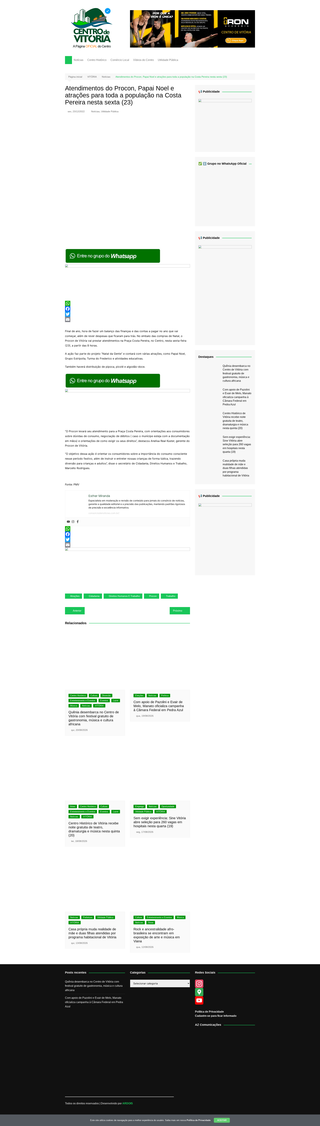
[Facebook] (127, 308)
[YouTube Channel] (225, 1000)
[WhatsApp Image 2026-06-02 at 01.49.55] (225, 292)
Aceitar (221, 1120)
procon (153, 596)
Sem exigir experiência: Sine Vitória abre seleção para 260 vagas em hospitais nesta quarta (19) (160, 822)
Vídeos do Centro (143, 60)
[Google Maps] (225, 992)
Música (73, 705)
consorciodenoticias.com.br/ (103, 513)
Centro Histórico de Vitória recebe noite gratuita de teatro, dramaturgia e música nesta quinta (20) (235, 421)
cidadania (94, 596)
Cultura (93, 695)
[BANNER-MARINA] (225, 536)
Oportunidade (168, 806)
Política (164, 695)
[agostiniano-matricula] (127, 282)
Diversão (106, 695)
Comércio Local (119, 60)
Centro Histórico (96, 60)
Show (150, 922)
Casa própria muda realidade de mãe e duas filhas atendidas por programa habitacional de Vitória (92, 933)
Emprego (139, 806)
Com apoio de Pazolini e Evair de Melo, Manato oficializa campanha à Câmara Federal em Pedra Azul (159, 706)
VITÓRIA (99, 705)
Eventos (104, 700)
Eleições (139, 695)
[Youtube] (68, 521)
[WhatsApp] (127, 303)
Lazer (115, 700)
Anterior (77, 610)
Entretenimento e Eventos (82, 700)
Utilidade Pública (168, 60)
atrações (75, 596)
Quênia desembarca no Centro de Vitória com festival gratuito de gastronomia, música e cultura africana (236, 373)
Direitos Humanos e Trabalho (124, 596)
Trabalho (170, 596)
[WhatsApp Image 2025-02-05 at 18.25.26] (225, 122)
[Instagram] (73, 521)
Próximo (177, 610)
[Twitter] (127, 314)
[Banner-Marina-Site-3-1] (127, 567)
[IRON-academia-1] (192, 28)
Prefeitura (87, 917)
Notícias (78, 60)
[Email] (127, 319)
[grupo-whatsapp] (113, 255)
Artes (72, 806)
